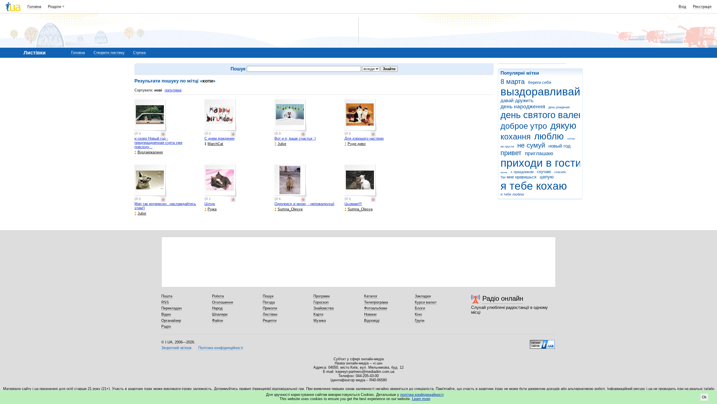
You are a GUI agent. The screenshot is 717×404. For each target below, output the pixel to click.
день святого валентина (551, 115)
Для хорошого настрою (364, 138)
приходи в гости (540, 163)
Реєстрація (702, 6)
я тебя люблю (512, 194)
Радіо (166, 326)
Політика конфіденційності (220, 348)
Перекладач (171, 308)
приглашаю (539, 153)
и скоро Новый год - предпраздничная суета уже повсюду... (158, 142)
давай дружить (517, 100)
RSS (165, 302)
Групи (419, 320)
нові (158, 90)
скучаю (544, 171)
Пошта (166, 296)
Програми (321, 296)
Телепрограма (376, 302)
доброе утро (523, 125)
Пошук (268, 296)
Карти (318, 314)
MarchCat (215, 144)
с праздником (522, 172)
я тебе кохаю (533, 186)
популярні (173, 90)
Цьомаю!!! (353, 204)
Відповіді (372, 320)
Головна (34, 6)
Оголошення (222, 302)
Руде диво (357, 144)
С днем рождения (219, 138)
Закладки (423, 296)
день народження (522, 106)
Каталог (371, 296)
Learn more (421, 399)
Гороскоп (321, 302)
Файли (217, 320)
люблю (549, 136)
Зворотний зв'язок (176, 348)
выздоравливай (540, 92)
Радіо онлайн (502, 298)
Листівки (270, 314)
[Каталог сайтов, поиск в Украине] (542, 342)
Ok (704, 397)
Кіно (418, 314)
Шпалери (219, 314)
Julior (282, 144)
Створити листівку (109, 52)
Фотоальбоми (375, 308)
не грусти (507, 146)
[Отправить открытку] (163, 134)
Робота (218, 296)
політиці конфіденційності (422, 394)
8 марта (512, 81)
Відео (166, 314)
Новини (370, 314)
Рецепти (269, 320)
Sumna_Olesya (290, 209)
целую (547, 177)
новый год (559, 146)
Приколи (270, 308)
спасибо (560, 172)
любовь (571, 138)
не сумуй (531, 145)
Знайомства (323, 308)
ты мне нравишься (518, 177)
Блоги (420, 308)
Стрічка (139, 52)
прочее (503, 172)
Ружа (212, 209)
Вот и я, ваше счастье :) (295, 138)
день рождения (559, 107)
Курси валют (426, 302)
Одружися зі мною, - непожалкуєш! (304, 204)
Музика (319, 320)
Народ (217, 308)
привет (511, 153)
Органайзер (171, 320)
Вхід (682, 6)
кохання (515, 136)
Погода (269, 302)
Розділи (54, 6)
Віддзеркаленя (150, 152)
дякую (563, 125)
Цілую (209, 204)
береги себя (539, 82)
